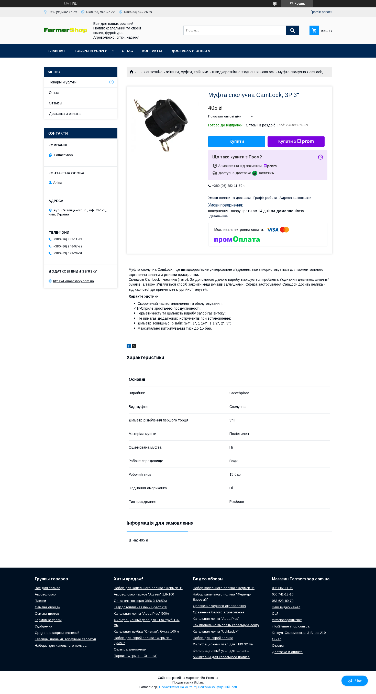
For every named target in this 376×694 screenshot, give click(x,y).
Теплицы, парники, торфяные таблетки (65, 639)
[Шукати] (292, 30)
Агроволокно (45, 594)
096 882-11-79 (282, 588)
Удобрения (43, 626)
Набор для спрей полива (213, 638)
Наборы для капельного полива (60, 645)
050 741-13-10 (282, 594)
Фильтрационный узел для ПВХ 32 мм (223, 644)
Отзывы (55, 103)
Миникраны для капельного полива (221, 657)
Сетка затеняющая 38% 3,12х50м (140, 601)
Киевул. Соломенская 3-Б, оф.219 (299, 633)
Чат (358, 681)
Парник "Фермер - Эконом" (135, 656)
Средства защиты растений (57, 633)
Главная (56, 51)
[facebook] (129, 347)
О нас (127, 51)
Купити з (287, 141)
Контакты (152, 51)
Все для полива (47, 588)
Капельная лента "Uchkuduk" (216, 631)
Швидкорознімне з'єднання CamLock (243, 72)
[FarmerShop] (65, 32)
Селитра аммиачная (130, 649)
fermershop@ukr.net (287, 620)
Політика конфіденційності (217, 687)
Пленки (40, 601)
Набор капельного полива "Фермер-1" (224, 588)
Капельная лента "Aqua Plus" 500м (141, 613)
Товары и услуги (90, 51)
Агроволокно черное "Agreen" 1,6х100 (144, 594)
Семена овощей (47, 607)
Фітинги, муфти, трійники (187, 72)
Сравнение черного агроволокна (219, 606)
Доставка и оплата (190, 51)
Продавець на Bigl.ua (188, 682)
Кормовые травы (48, 620)
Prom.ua (212, 678)
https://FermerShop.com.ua (73, 281)
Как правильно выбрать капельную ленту (226, 625)
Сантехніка (153, 72)
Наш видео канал (286, 607)
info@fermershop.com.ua (290, 626)
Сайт (276, 613)
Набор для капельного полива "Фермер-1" (148, 588)
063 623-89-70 (282, 601)
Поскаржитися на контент (177, 687)
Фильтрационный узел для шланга (221, 651)
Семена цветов (47, 613)
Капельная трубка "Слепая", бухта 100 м (146, 631)
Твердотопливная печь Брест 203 (140, 607)
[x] (134, 347)
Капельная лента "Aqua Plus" (216, 619)
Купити (236, 141)
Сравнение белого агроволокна (218, 612)
